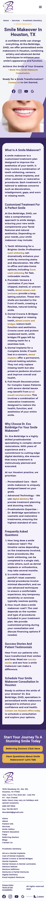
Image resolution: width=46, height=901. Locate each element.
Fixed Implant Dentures (13, 877)
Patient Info (7, 824)
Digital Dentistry (10, 875)
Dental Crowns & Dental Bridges (17, 859)
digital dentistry (21, 499)
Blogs (4, 840)
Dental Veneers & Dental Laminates (19, 864)
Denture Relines (9, 867)
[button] (40, 7)
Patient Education (10, 832)
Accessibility (7, 890)
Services (16, 21)
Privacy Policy (7, 885)
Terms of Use (7, 887)
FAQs (4, 834)
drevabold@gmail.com (12, 812)
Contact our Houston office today (22, 711)
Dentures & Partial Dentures (15, 872)
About (5, 821)
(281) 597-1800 (8, 806)
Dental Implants (9, 861)
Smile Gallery (8, 829)
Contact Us (14, 83)
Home (6, 21)
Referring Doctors (10, 837)
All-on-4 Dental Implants (13, 853)
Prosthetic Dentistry (32, 21)
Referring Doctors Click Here (23, 749)
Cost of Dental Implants (13, 856)
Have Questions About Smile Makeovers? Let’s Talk (23, 758)
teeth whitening (16, 253)
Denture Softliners (10, 869)
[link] (8, 7)
